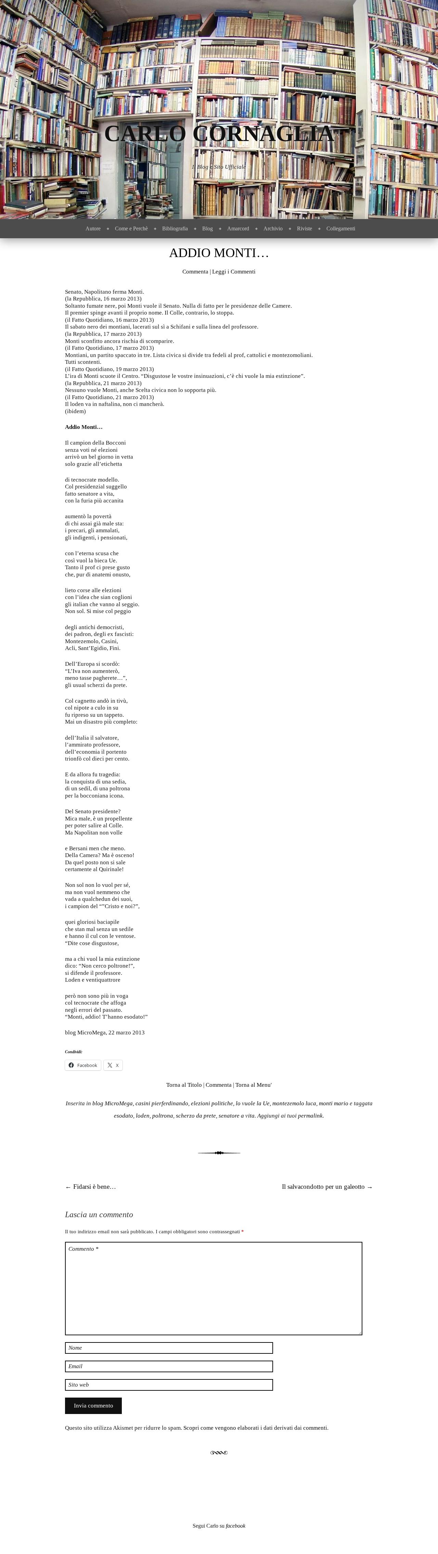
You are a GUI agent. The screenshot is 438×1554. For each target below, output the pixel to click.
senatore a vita (237, 1115)
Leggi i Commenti (234, 271)
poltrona (162, 1115)
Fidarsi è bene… (90, 1186)
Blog (207, 228)
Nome (75, 1348)
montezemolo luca (294, 1103)
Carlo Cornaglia (219, 133)
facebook (235, 1526)
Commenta (195, 271)
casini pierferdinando (162, 1103)
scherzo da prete (196, 1115)
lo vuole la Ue (253, 1103)
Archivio (273, 228)
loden (143, 1115)
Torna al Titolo (184, 1085)
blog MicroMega (112, 1103)
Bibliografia (175, 228)
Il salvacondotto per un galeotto (327, 1186)
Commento (83, 1249)
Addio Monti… (219, 252)
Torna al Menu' (253, 1085)
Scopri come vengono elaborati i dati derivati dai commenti (255, 1428)
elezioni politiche (212, 1103)
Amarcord (238, 228)
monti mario (333, 1103)
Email (75, 1366)
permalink (310, 1115)
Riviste (304, 228)
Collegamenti (340, 228)
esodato (123, 1115)
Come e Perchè (131, 228)
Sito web (78, 1384)
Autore (93, 228)
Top (422, 1538)
